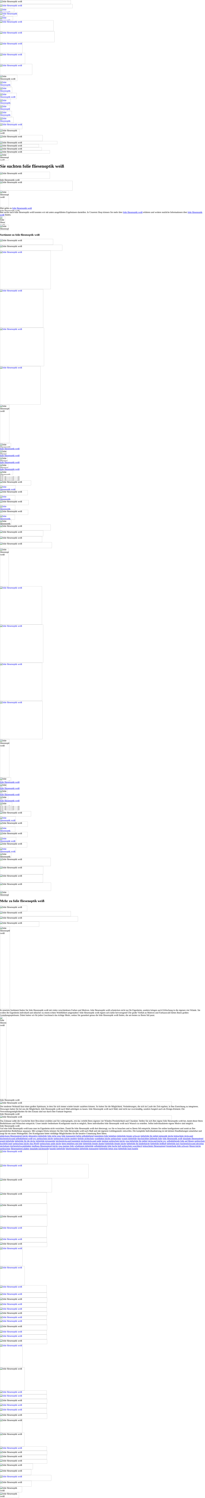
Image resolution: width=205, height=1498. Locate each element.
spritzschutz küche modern (65, 1138)
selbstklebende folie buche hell (107, 1146)
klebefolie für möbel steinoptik (154, 1136)
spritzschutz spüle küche (50, 1143)
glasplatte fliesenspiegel (193, 1138)
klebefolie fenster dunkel (94, 1143)
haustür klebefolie (57, 1148)
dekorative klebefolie (37, 1136)
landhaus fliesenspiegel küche (45, 1146)
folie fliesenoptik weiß (22, 208)
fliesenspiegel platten (20, 1148)
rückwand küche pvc (157, 1141)
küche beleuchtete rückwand (180, 1136)
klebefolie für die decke (25, 1141)
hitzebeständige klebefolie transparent (82, 1148)
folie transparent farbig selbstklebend (77, 1136)
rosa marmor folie (66, 1146)
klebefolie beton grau (108, 1148)
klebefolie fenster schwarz (128, 1136)
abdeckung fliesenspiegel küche (14, 1136)
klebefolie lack (173, 1143)
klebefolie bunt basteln (128, 1148)
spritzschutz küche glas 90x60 (26, 1143)
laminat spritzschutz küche (113, 1141)
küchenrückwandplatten (20, 1146)
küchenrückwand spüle (91, 1141)
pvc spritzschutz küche (43, 1138)
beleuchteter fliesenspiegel (154, 1146)
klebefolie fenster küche (115, 1143)
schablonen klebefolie (84, 1146)
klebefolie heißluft (158, 1143)
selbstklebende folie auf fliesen (180, 1141)
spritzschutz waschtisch (132, 1146)
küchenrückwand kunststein (68, 1141)
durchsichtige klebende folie (149, 1138)
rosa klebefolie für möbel (136, 1141)
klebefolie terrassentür (45, 1141)
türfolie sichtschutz (86, 1138)
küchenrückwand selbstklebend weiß (16, 1138)
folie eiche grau (54, 1136)
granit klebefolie (7, 1141)
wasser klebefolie (129, 1138)
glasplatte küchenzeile (39, 1148)
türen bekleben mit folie (72, 1143)
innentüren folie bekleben (105, 1136)
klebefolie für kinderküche (138, 1143)
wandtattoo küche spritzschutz (108, 1138)
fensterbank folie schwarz (177, 1146)
